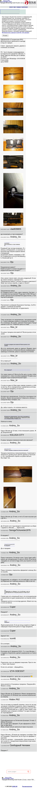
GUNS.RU (14, 786)
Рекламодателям (27, 786)
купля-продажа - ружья (6, 1)
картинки (25, 7)
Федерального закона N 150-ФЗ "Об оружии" (15, 32)
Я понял (5, 35)
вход (11, 7)
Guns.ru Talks (6, 0)
